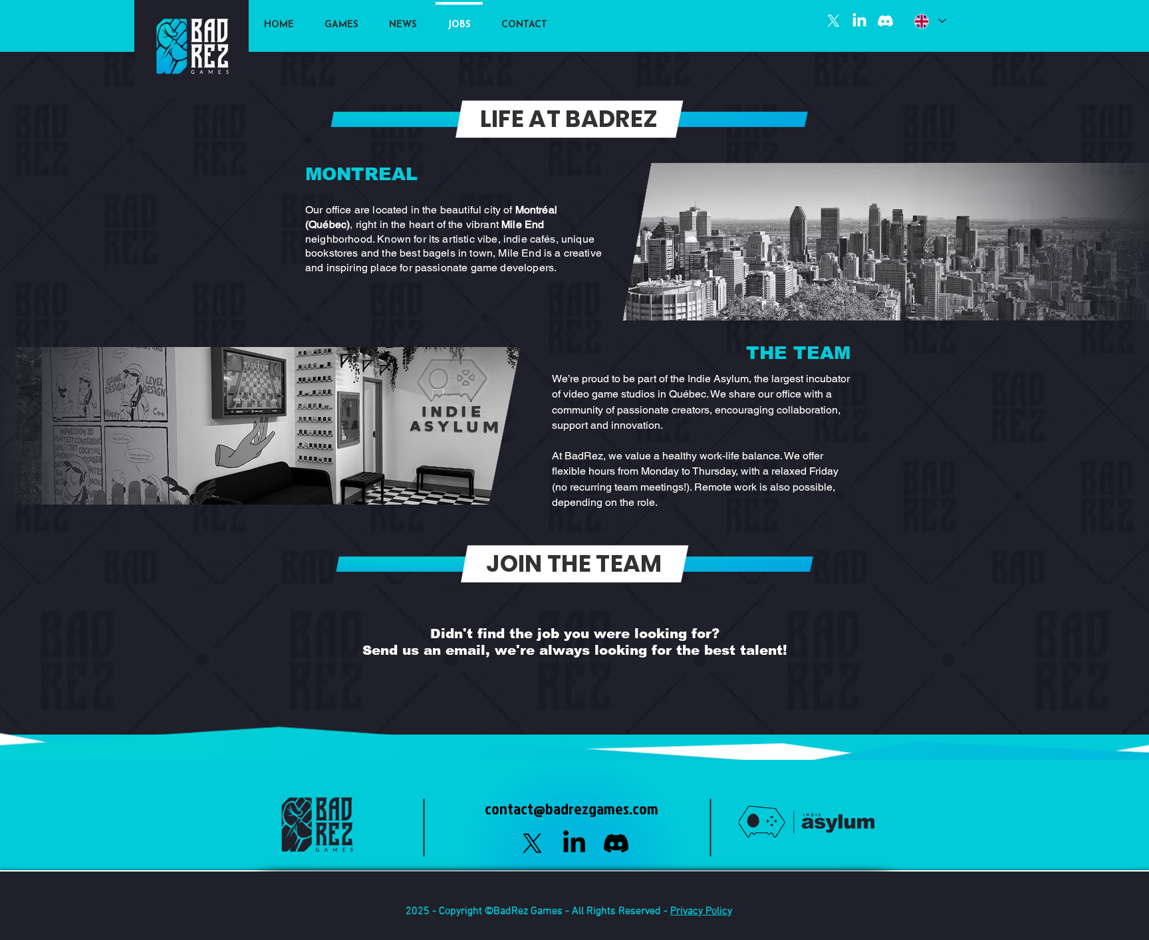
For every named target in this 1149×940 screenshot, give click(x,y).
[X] (833, 21)
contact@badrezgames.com (571, 808)
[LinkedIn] (859, 21)
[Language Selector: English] (929, 21)
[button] (341, 19)
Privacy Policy (701, 911)
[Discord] (885, 21)
